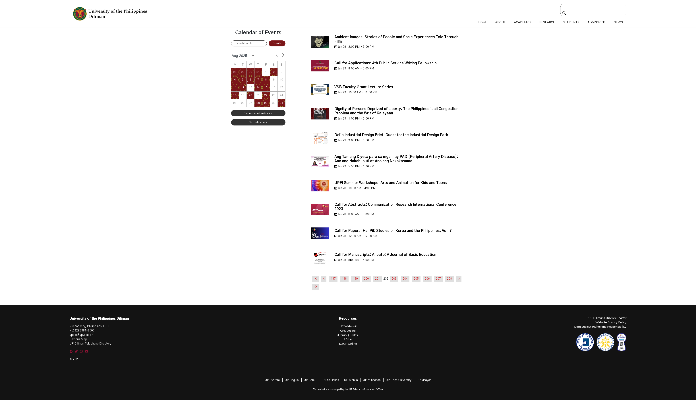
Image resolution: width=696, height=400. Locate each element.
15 (266, 87)
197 (333, 278)
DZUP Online (348, 343)
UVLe (348, 339)
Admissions (596, 22)
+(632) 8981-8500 (82, 330)
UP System (272, 380)
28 (235, 72)
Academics (522, 22)
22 (266, 95)
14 (258, 87)
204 (405, 278)
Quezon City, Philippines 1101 (89, 326)
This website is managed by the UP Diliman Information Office (348, 389)
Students (571, 22)
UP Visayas (424, 380)
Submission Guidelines (258, 113)
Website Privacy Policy (610, 322)
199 (355, 278)
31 (258, 72)
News (618, 22)
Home (482, 22)
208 (449, 278)
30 (250, 72)
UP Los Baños (329, 380)
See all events (258, 122)
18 (235, 95)
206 (427, 278)
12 (242, 87)
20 (250, 95)
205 (416, 278)
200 (366, 278)
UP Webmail (348, 326)
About (500, 22)
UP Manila (351, 380)
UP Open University (398, 380)
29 (242, 72)
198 (344, 278)
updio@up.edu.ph (81, 334)
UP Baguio (292, 380)
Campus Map (78, 339)
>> (315, 286)
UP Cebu (309, 380)
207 (438, 278)
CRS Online (348, 330)
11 (235, 87)
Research (547, 22)
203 (394, 278)
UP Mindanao (372, 380)
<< (315, 278)
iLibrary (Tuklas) (348, 335)
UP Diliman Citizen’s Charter (607, 318)
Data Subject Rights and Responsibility (600, 326)
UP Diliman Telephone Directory (90, 343)
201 (377, 278)
